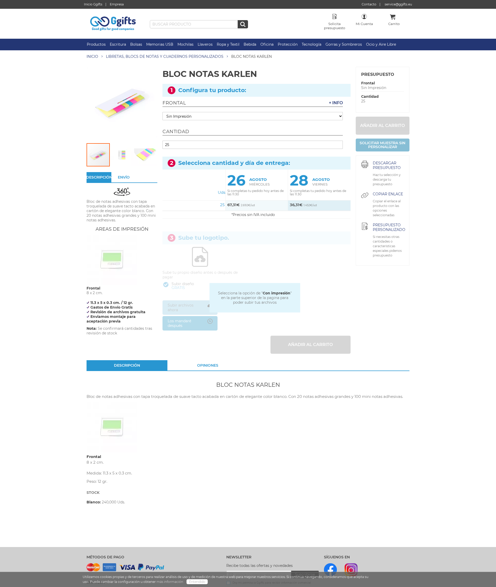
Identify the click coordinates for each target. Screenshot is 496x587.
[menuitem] (96, 44)
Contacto (369, 4)
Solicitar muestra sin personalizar (382, 145)
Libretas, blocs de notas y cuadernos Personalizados (164, 56)
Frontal (368, 83)
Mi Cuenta (364, 24)
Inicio (92, 56)
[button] (122, 155)
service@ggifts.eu (398, 4)
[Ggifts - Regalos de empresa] (113, 24)
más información (170, 582)
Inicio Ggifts (93, 4)
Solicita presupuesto (334, 26)
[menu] (248, 44)
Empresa (117, 4)
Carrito (394, 24)
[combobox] (199, 24)
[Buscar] (243, 24)
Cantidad (370, 96)
